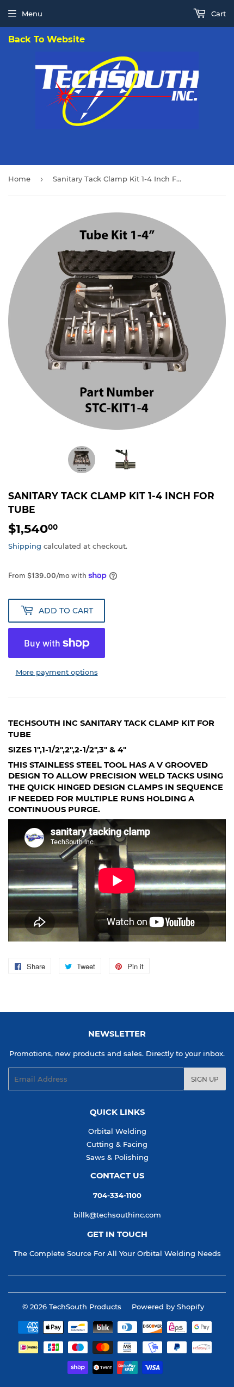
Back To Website (46, 40)
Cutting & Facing (117, 1144)
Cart (217, 13)
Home (19, 178)
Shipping (24, 546)
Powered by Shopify (168, 1306)
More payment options (57, 672)
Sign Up (205, 1079)
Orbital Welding (117, 1131)
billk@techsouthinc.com (117, 1214)
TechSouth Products (85, 1306)
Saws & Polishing (117, 1157)
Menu (32, 13)
